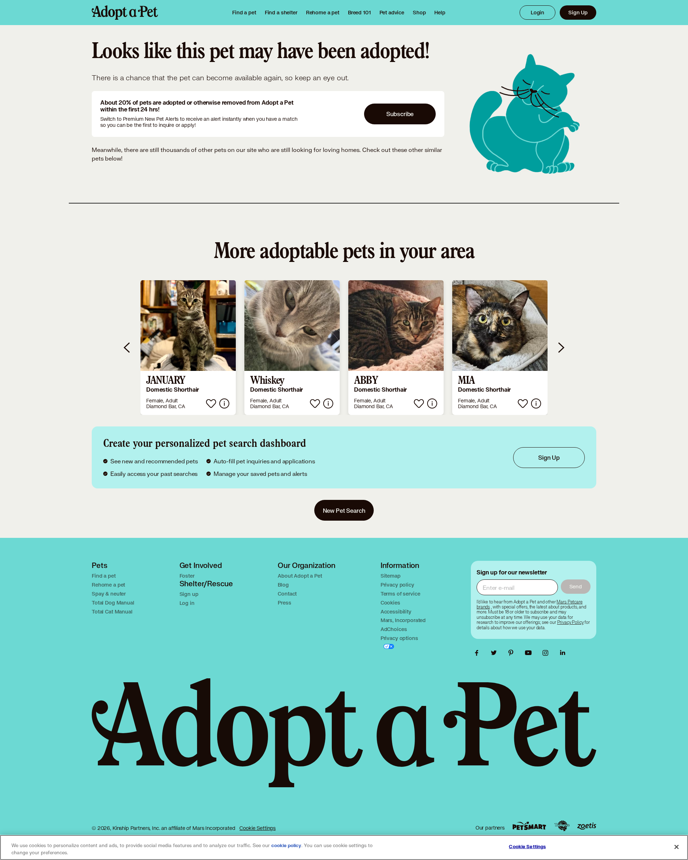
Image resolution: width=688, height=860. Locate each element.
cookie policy (286, 846)
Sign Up (578, 12)
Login (537, 12)
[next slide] (560, 347)
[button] (188, 347)
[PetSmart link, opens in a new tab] (529, 825)
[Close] (676, 847)
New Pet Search (344, 510)
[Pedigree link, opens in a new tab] (562, 826)
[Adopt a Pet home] (125, 12)
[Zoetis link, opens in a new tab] (586, 826)
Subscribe (400, 113)
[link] (322, 12)
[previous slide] (127, 347)
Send (575, 586)
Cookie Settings (257, 828)
